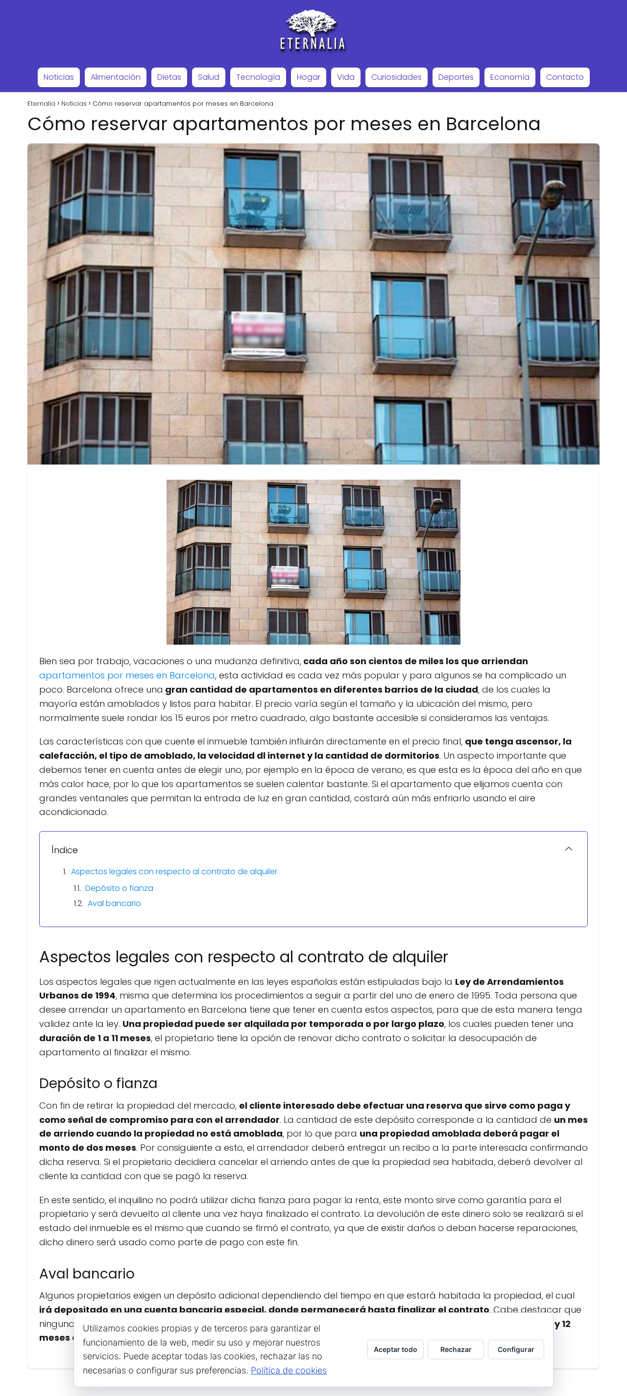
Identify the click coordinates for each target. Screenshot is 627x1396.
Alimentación (116, 77)
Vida (346, 77)
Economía (510, 77)
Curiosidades (396, 77)
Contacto (565, 77)
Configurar (516, 1349)
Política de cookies (289, 1370)
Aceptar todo (395, 1349)
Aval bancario (114, 903)
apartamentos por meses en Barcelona (127, 675)
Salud (208, 77)
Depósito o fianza (119, 888)
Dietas (169, 77)
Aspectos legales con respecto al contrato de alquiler (174, 871)
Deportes (456, 77)
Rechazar (456, 1349)
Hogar (308, 77)
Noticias (59, 77)
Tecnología (258, 77)
